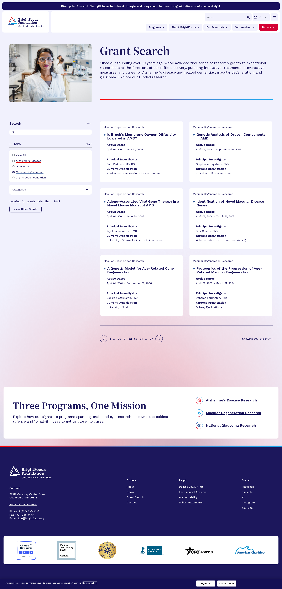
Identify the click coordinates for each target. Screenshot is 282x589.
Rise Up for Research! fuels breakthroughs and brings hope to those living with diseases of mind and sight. (141, 6)
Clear (89, 123)
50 (119, 338)
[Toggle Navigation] (274, 17)
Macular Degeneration (29, 172)
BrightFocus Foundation (31, 177)
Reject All (205, 583)
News (130, 491)
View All (21, 154)
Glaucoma (22, 166)
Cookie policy (89, 583)
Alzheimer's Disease (28, 160)
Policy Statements (191, 502)
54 (141, 338)
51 (124, 338)
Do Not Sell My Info (191, 486)
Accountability (188, 497)
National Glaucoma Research (231, 425)
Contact (132, 502)
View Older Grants (25, 209)
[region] (141, 584)
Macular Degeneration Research (233, 413)
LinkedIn (247, 491)
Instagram (248, 502)
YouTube (247, 507)
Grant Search (135, 497)
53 (135, 338)
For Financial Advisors (193, 491)
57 (151, 338)
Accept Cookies (226, 583)
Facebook (248, 486)
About (130, 486)
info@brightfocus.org (31, 518)
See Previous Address (23, 504)
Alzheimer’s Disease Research (231, 400)
